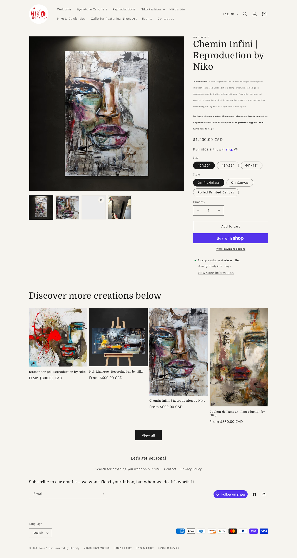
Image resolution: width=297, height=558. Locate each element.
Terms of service (168, 547)
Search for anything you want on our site (127, 469)
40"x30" (204, 165)
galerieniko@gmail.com (251, 122)
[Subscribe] (102, 494)
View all (148, 435)
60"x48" (251, 165)
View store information (216, 273)
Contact (170, 469)
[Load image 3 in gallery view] (120, 207)
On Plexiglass (209, 182)
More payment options (230, 248)
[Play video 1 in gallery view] (94, 207)
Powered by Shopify (67, 548)
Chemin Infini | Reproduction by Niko (177, 400)
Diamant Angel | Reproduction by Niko (57, 371)
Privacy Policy (191, 469)
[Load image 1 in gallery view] (41, 207)
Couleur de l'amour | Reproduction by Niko (237, 413)
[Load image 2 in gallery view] (67, 207)
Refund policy (123, 547)
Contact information (97, 547)
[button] (152, 9)
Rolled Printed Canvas (216, 192)
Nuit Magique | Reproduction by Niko (116, 371)
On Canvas (240, 182)
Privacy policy (145, 547)
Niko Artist (46, 548)
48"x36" (228, 165)
